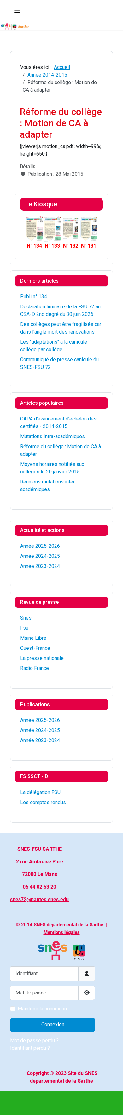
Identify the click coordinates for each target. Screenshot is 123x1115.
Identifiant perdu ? (30, 1048)
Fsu (24, 628)
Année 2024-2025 (40, 556)
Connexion (52, 1024)
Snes (26, 618)
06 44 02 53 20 (39, 887)
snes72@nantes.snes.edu (39, 899)
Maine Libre (33, 638)
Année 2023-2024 (40, 566)
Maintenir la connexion (42, 1009)
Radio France (34, 668)
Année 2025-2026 (40, 546)
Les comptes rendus (43, 802)
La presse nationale (42, 658)
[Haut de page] (112, 1103)
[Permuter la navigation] (17, 12)
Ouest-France (35, 648)
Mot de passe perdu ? (34, 1041)
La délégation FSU (40, 792)
